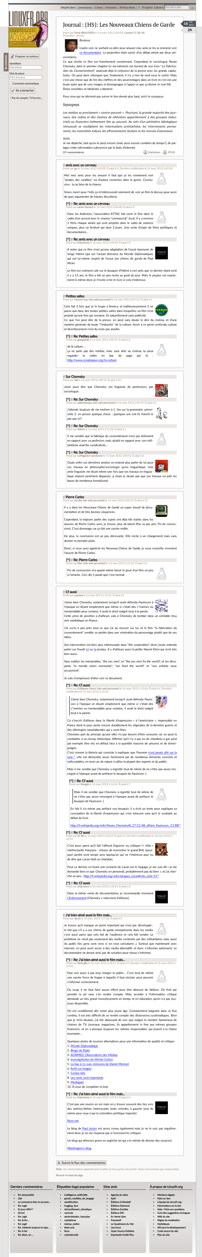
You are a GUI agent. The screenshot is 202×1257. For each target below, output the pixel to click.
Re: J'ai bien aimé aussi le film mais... (99, 959)
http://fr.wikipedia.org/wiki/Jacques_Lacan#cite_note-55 (120, 876)
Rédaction (127, 7)
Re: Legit (22, 1206)
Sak (76, 380)
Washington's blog (79, 1148)
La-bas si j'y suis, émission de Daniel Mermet (100, 1064)
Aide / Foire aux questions (170, 1209)
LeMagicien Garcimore (90, 456)
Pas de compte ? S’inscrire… (27, 98)
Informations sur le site (169, 1206)
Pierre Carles (75, 497)
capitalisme (70, 1220)
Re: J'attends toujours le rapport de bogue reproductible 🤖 (48, 1227)
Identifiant (15, 63)
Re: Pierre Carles (85, 560)
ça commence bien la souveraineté (36, 1202)
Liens (98, 7)
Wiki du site (163, 1216)
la (95, 649)
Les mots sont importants (87, 1077)
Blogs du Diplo (80, 1050)
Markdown (154, 152)
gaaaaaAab (83, 340)
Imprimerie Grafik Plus (122, 1235)
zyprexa (78, 595)
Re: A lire (22, 1231)
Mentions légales (166, 1195)
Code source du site (167, 1231)
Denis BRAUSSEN (84, 33)
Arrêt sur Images (81, 1068)
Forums (111, 7)
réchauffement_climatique (78, 1209)
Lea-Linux (116, 1227)
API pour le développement (171, 1227)
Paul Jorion (89, 1128)
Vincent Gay (81, 299)
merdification (71, 1202)
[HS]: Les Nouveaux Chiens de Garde (130, 25)
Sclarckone (83, 243)
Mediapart (77, 1082)
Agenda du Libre (119, 1195)
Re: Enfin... (23, 1220)
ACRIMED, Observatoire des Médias (94, 1055)
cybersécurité (71, 1235)
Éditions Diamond (120, 1206)
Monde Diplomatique (84, 1046)
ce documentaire (90, 52)
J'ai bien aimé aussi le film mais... (89, 915)
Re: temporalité (26, 1195)
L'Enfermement (76, 898)
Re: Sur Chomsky (86, 399)
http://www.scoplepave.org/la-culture (92, 360)
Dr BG (80, 836)
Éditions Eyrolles (119, 1209)
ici (87, 649)
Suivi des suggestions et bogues (173, 1213)
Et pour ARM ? (25, 1209)
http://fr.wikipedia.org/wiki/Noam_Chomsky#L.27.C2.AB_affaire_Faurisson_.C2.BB (124, 825)
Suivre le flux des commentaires (83, 1162)
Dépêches (68, 7)
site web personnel (99, 299)
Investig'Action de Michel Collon (92, 1059)
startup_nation (71, 1224)
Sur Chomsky (75, 376)
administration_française (77, 1216)
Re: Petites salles (85, 336)
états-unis (69, 1227)
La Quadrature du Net (122, 1224)
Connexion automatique (26, 83)
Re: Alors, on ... (26, 1235)
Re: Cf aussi (82, 685)
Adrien (81, 429)
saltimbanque (84, 403)
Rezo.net (73, 1120)
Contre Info (78, 1073)
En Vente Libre (118, 1216)
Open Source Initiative (122, 1231)
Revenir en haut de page (69, 1175)
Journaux (85, 7)
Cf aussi (71, 592)
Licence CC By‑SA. (134, 33)
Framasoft (116, 1220)
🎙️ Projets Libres (150, 7)
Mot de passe (16, 73)
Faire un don (163, 1198)
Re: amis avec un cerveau (91, 203)
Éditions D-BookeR (121, 1202)
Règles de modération (168, 1220)
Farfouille (82, 963)
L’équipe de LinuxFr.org (169, 1202)
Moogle (84, 784)
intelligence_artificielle (75, 1195)
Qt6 (20, 1198)
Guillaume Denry (86, 689)
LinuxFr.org (28, 27)
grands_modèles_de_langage (79, 1198)
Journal (72, 25)
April (113, 1198)
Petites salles (75, 296)
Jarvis (77, 918)
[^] (68, 203)
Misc (80, 563)
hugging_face (71, 1206)
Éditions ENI (117, 1213)
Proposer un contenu (26, 56)
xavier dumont (85, 207)
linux (66, 1231)
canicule (68, 1213)
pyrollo (78, 500)
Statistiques (163, 1224)
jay (75, 168)
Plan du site (163, 1235)
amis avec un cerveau (81, 165)
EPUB (171, 152)
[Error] (21, 1213)
